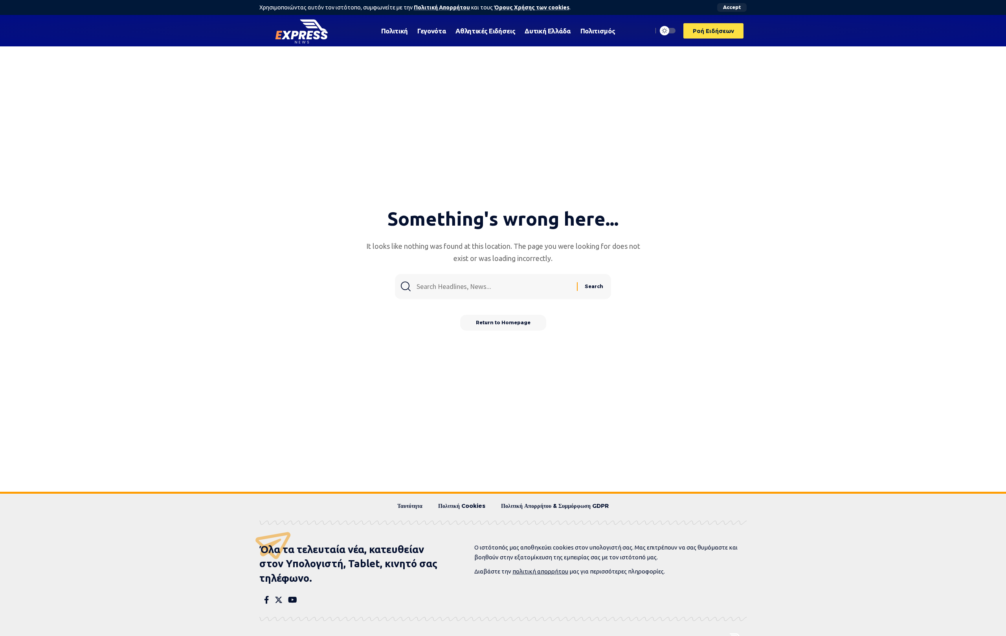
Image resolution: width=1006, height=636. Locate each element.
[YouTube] (292, 600)
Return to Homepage (503, 322)
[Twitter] (278, 600)
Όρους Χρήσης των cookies (531, 7)
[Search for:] (494, 286)
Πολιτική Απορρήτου (442, 7)
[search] (645, 30)
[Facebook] (266, 600)
